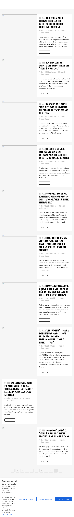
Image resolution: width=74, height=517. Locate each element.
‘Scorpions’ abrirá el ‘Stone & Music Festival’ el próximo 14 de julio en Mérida (54, 433)
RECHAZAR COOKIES (45, 499)
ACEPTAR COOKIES (63, 499)
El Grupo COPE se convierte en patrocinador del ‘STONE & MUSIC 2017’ (54, 65)
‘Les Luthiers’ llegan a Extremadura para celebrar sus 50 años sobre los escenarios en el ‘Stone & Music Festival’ (54, 336)
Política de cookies (7, 514)
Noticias (53, 30)
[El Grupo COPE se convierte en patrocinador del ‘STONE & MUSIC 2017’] (19, 61)
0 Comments (61, 30)
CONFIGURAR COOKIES (26, 499)
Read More (44, 52)
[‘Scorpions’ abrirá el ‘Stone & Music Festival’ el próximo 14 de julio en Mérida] (19, 444)
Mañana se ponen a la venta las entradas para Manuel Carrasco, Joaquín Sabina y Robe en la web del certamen (53, 244)
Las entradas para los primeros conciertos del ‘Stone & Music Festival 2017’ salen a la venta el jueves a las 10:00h (18, 389)
